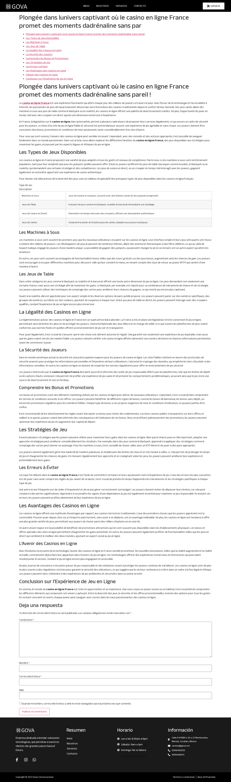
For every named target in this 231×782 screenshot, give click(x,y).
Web (21, 690)
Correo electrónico (30, 676)
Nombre (24, 663)
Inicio (86, 5)
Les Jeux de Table (35, 46)
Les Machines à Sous (37, 42)
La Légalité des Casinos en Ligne (44, 50)
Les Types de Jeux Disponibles (42, 38)
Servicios (121, 5)
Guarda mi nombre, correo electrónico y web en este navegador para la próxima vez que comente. (76, 703)
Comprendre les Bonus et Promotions (47, 58)
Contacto (140, 5)
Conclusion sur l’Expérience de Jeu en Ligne (49, 78)
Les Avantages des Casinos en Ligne (46, 70)
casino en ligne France (35, 103)
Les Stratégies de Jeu (38, 62)
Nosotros (102, 5)
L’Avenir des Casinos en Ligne (42, 74)
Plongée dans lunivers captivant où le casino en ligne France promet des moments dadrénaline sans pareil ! (85, 34)
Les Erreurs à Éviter (37, 66)
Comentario (26, 619)
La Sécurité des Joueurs (39, 54)
